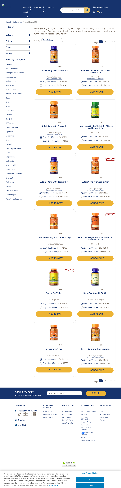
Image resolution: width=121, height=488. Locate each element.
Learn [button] (25, 12)
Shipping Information (50, 414)
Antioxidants (10, 81)
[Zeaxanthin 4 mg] (54, 332)
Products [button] (26, 7)
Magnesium (10, 157)
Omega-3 (9, 178)
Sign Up (96, 393)
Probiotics (10, 182)
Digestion (9, 132)
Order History (67, 414)
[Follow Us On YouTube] (65, 448)
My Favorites (66, 417)
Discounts (50, 7)
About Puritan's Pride (88, 411)
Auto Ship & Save (68, 423)
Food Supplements (13, 149)
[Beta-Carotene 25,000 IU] (95, 277)
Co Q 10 (9, 119)
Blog (101, 411)
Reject (90, 479)
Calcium (9, 115)
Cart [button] (100, 12)
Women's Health (12, 191)
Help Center (47, 411)
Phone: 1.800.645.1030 (27, 411)
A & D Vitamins (12, 69)
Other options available (54, 79)
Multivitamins (11, 170)
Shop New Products (14, 174)
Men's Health (11, 165)
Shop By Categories (14, 22)
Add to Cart (56, 92)
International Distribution (85, 418)
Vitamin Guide (105, 414)
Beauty (8, 98)
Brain (8, 106)
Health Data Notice (88, 440)
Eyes (7, 140)
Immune (9, 64)
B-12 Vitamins (11, 90)
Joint (8, 153)
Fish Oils (9, 144)
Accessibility (85, 437)
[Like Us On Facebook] (55, 448)
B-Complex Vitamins (14, 94)
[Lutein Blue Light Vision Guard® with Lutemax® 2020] (95, 221)
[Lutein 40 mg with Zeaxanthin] (54, 54)
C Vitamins (10, 111)
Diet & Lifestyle (12, 128)
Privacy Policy (86, 422)
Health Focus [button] (38, 7)
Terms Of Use (86, 425)
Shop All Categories (14, 199)
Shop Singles (11, 195)
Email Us (21, 420)
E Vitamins (10, 136)
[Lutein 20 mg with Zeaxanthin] (54, 109)
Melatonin (10, 161)
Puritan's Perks (67, 420)
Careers (84, 414)
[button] (51, 465)
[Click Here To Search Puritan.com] (87, 10)
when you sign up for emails (28, 393)
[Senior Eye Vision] (54, 277)
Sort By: (37, 41)
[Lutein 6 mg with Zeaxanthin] (95, 165)
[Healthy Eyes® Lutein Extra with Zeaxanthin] (95, 54)
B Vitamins (10, 85)
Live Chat (22, 425)
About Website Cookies (86, 429)
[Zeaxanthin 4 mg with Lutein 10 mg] (54, 221)
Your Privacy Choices (87, 433)
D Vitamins (10, 123)
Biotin (8, 102)
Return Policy (48, 417)
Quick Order (104, 417)
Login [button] (106, 7)
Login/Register (67, 411)
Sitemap (103, 420)
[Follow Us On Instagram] (60, 448)
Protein (8, 186)
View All (112, 42)
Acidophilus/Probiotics (15, 73)
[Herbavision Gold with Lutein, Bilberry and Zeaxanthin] (95, 109)
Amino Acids (11, 77)
